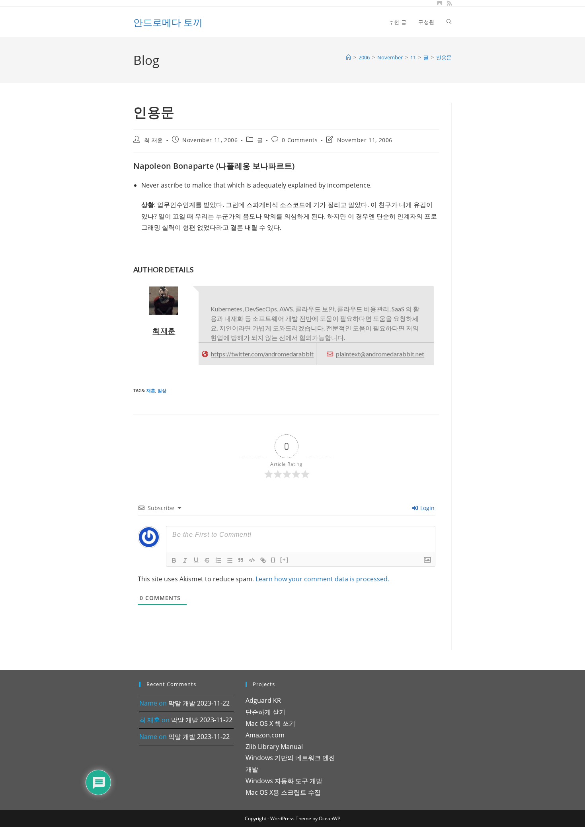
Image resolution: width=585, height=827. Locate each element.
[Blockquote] (240, 560)
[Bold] (173, 560)
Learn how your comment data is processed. (322, 579)
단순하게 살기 (265, 712)
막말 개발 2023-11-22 (199, 703)
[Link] (263, 560)
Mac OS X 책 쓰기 (270, 723)
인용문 (444, 57)
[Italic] (185, 560)
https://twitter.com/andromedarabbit (262, 354)
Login (427, 508)
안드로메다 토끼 (168, 22)
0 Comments (300, 140)
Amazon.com (265, 735)
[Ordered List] (218, 560)
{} (273, 560)
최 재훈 (153, 140)
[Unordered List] (229, 560)
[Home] (348, 57)
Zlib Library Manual (274, 746)
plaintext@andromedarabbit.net (380, 354)
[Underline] (196, 560)
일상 (162, 390)
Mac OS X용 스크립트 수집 (283, 792)
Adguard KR (263, 700)
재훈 (150, 390)
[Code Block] (251, 560)
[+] (284, 560)
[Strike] (207, 560)
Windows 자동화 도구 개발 (284, 780)
